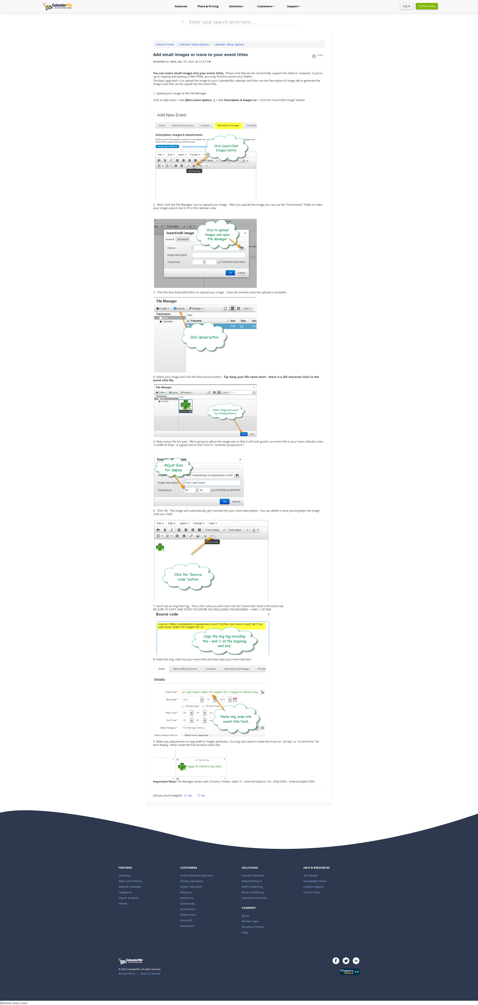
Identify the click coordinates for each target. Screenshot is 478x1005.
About (245, 915)
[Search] (182, 22)
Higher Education (191, 886)
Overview (124, 875)
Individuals (187, 926)
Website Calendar (130, 886)
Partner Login (250, 921)
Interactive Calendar (254, 898)
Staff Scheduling (252, 886)
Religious (186, 892)
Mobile (123, 903)
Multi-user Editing (130, 881)
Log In (407, 6)
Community (187, 903)
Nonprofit (186, 920)
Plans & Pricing (208, 6)
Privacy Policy (127, 973)
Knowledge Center (315, 881)
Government (188, 914)
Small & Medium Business (196, 875)
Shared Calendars (253, 875)
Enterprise (186, 898)
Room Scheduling (253, 892)
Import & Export (129, 898)
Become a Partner (253, 927)
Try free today (426, 6)
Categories (125, 892)
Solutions (237, 6)
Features (181, 6)
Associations (188, 909)
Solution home (165, 44)
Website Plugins (252, 881)
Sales (245, 932)
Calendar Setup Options (194, 44)
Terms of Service (150, 973)
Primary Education (191, 881)
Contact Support (313, 886)
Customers (266, 6)
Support (294, 6)
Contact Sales (311, 892)
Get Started (310, 875)
